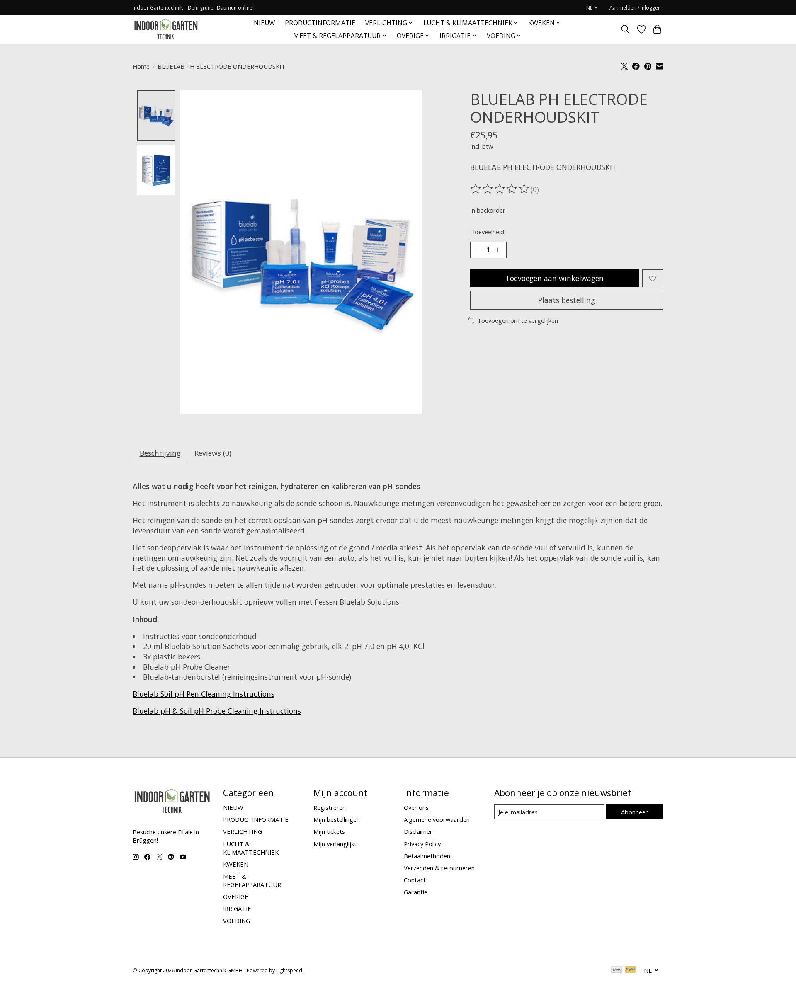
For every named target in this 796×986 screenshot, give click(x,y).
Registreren (329, 807)
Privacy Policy (422, 844)
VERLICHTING (242, 831)
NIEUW (264, 23)
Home (141, 66)
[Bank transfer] (616, 970)
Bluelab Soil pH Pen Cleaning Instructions (203, 694)
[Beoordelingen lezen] (500, 189)
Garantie (415, 892)
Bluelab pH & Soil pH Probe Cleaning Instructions (217, 711)
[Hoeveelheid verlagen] (479, 250)
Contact (415, 880)
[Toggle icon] (625, 29)
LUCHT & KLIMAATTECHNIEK (251, 848)
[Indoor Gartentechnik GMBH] (166, 29)
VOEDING (236, 920)
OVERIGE (235, 896)
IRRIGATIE (237, 908)
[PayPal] (630, 970)
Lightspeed (289, 970)
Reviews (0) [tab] (212, 453)
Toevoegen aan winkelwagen (554, 278)
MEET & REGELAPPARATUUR (252, 880)
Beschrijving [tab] (160, 453)
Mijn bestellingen (336, 819)
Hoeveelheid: (487, 232)
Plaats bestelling (566, 300)
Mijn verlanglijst (335, 844)
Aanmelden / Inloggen (635, 7)
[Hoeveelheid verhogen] (497, 250)
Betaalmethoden (427, 856)
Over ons (416, 807)
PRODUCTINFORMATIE (320, 23)
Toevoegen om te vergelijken (517, 320)
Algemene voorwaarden (437, 819)
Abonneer (634, 812)
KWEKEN (235, 864)
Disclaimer (418, 831)
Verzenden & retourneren (439, 868)
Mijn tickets (329, 831)
